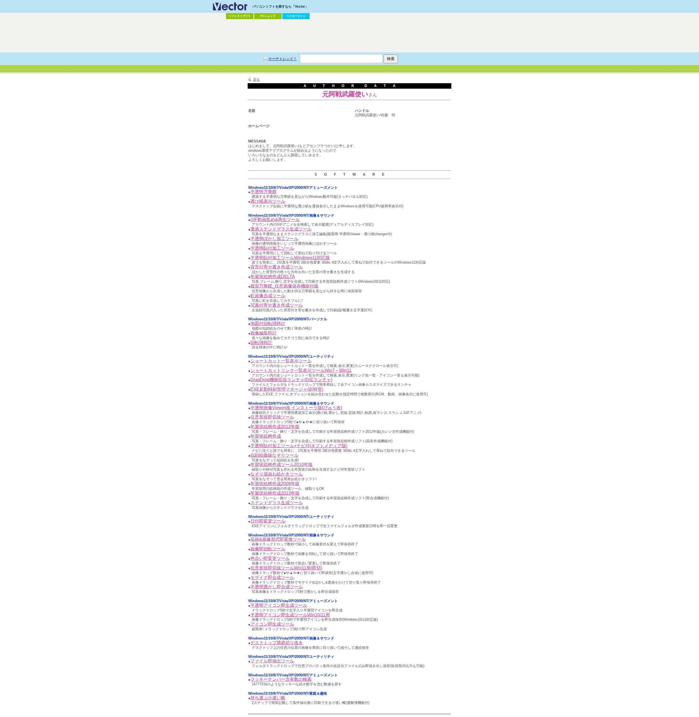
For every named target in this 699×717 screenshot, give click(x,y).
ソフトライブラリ (240, 15)
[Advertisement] (349, 35)
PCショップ (267, 15)
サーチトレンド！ (282, 59)
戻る (256, 79)
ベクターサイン (296, 15)
